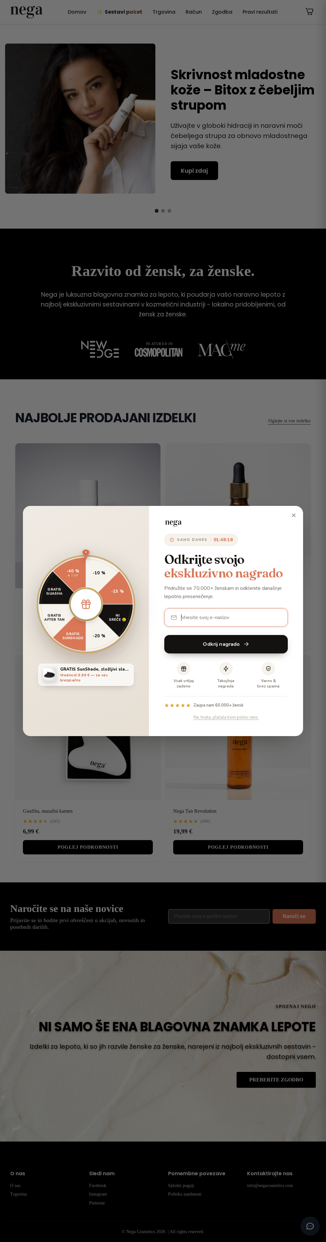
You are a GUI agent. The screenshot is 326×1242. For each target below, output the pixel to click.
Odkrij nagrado (221, 644)
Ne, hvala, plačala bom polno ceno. (226, 717)
